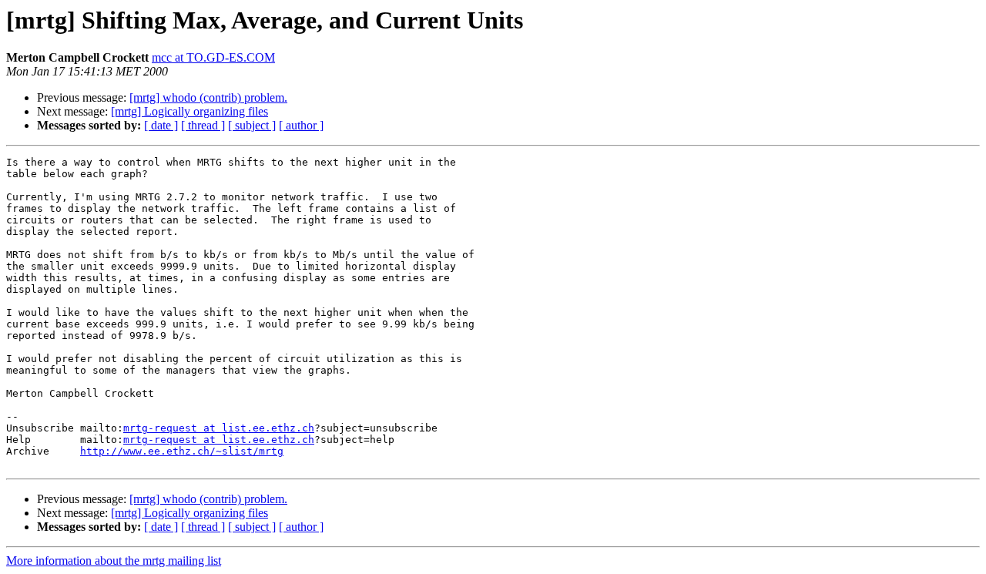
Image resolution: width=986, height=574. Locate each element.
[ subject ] (252, 125)
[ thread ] (203, 125)
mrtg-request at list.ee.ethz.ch (218, 428)
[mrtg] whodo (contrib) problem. (208, 97)
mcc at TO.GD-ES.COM (213, 57)
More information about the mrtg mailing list (113, 560)
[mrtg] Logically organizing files (189, 111)
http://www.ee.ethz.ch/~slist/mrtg (181, 451)
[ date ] (161, 125)
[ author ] (301, 125)
